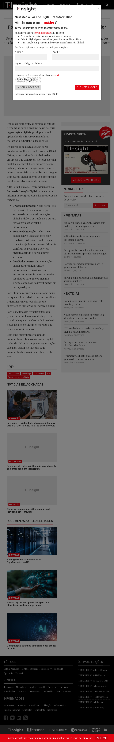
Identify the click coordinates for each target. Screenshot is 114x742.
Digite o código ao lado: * (28, 63)
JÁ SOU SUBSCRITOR (28, 87)
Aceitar (102, 737)
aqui (57, 75)
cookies (32, 737)
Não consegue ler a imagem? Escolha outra (37, 75)
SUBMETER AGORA (87, 87)
